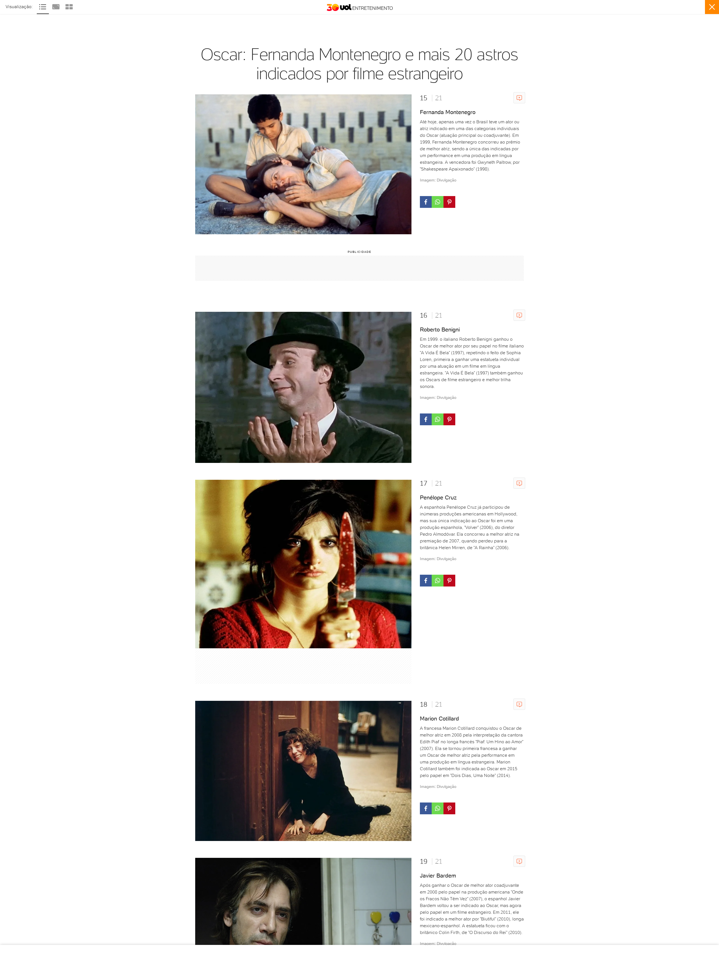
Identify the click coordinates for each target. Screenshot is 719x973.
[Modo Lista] (43, 6)
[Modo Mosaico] (69, 6)
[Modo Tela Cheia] (56, 6)
